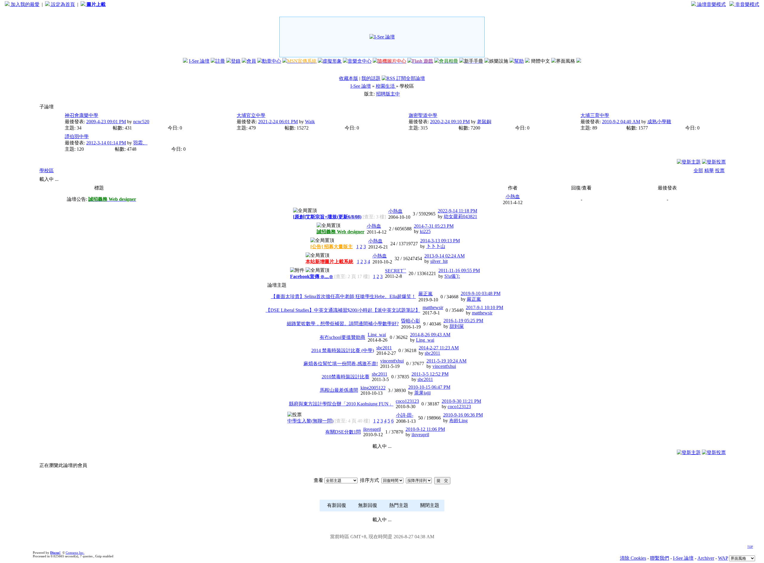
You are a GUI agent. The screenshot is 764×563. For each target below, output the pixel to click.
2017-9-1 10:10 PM (484, 307)
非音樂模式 (746, 4)
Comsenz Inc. (75, 552)
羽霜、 (140, 142)
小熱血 (513, 196)
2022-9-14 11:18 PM (457, 210)
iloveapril (372, 429)
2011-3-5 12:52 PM (430, 374)
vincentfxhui (392, 360)
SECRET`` (395, 270)
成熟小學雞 (659, 121)
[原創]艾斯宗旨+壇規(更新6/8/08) (327, 216)
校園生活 (386, 86)
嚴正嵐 (425, 293)
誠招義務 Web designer (340, 231)
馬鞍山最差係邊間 (339, 390)
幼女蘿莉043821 (460, 216)
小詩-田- (404, 415)
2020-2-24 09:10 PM (450, 121)
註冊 (220, 61)
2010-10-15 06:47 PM (429, 387)
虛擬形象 (332, 61)
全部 (698, 170)
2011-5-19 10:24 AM (446, 360)
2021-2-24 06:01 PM (278, 121)
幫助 (519, 61)
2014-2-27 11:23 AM (439, 347)
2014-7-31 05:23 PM (434, 226)
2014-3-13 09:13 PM (440, 240)
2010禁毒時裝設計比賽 (345, 376)
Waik (310, 121)
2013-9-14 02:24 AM (444, 255)
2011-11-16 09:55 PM (459, 270)
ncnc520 (141, 121)
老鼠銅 (484, 121)
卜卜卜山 (435, 246)
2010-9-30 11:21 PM (461, 401)
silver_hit (439, 261)
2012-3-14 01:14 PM (106, 142)
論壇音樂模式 (711, 4)
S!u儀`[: (452, 276)
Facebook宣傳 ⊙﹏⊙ (311, 276)
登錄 (236, 61)
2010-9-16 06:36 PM (463, 414)
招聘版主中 (388, 93)
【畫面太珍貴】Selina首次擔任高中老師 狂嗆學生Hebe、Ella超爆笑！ (343, 296)
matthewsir (433, 307)
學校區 (46, 170)
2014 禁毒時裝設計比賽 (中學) (342, 350)
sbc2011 (384, 347)
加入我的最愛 (24, 4)
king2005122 (373, 387)
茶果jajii (422, 392)
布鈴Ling (458, 420)
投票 (720, 170)
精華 (709, 170)
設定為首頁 (62, 4)
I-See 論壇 (199, 61)
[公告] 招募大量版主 (331, 246)
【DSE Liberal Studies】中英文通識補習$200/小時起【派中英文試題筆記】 (343, 310)
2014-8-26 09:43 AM (430, 334)
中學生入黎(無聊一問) (310, 420)
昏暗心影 (410, 320)
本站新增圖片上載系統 (329, 261)
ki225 (425, 231)
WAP (723, 558)
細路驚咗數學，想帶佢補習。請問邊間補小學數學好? (343, 323)
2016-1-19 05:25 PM (463, 320)
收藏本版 (348, 78)
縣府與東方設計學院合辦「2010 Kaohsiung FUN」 (341, 403)
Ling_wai (377, 334)
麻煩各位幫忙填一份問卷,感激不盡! (341, 363)
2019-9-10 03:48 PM (480, 293)
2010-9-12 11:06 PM (425, 429)
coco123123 (407, 401)
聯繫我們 (659, 558)
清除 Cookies (633, 558)
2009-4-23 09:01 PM (106, 121)
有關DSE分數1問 (343, 431)
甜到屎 (456, 326)
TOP (750, 546)
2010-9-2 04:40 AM (621, 121)
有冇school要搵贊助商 (342, 337)
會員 (251, 61)
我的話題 (371, 78)
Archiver (705, 558)
